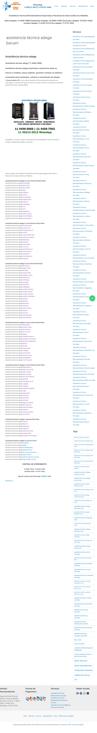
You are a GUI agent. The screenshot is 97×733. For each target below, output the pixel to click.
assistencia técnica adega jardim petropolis (83, 462)
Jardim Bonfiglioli (28, 388)
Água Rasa (26, 325)
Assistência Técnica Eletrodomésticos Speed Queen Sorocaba (83, 165)
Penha (25, 346)
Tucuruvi (26, 247)
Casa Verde (27, 228)
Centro (25, 195)
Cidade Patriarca (28, 336)
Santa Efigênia (27, 216)
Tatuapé (25, 350)
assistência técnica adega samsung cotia (82, 530)
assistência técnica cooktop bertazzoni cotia (82, 582)
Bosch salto (77, 640)
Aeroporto (26, 266)
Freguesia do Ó (28, 230)
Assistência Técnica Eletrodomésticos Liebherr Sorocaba (82, 216)
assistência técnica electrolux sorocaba (83, 605)
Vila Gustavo (27, 251)
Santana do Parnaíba (30, 436)
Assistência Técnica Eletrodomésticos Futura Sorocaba (81, 296)
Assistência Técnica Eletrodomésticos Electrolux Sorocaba (82, 341)
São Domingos (28, 407)
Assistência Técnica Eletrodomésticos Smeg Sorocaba (81, 174)
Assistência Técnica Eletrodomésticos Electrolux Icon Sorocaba (84, 350)
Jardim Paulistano (29, 296)
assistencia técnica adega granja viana (83, 445)
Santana (25, 242)
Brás (24, 190)
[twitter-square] (84, 693)
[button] (92, 298)
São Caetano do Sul (29, 459)
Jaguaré (25, 384)
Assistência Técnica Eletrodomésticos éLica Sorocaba (80, 332)
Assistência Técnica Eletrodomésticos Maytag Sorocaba (81, 192)
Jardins (25, 299)
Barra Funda (27, 372)
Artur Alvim (26, 332)
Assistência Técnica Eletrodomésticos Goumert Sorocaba (82, 273)
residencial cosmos (82, 675)
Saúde (25, 310)
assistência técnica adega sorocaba (81, 536)
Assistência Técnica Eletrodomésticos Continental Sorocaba (83, 395)
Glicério (25, 202)
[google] (81, 693)
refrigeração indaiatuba (83, 670)
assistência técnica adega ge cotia (83, 518)
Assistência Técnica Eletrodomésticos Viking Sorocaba (81, 130)
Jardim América (28, 289)
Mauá (24, 445)
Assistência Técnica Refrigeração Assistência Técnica (59, 700)
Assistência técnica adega (20, 56)
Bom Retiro (26, 188)
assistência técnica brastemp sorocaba (83, 564)
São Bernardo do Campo (31, 457)
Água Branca (27, 367)
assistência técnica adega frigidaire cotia (81, 513)
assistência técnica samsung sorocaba (83, 628)
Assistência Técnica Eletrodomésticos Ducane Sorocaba (81, 359)
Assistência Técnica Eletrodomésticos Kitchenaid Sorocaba (82, 231)
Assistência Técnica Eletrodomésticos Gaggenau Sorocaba (82, 288)
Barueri (25, 424)
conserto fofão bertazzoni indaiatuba (83, 649)
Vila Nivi (25, 258)
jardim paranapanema (83, 666)
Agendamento (47, 716)
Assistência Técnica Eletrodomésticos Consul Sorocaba (81, 404)
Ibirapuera (26, 277)
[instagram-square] (88, 693)
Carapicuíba (27, 433)
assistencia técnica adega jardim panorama (83, 456)
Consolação (27, 197)
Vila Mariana (27, 317)
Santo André (27, 455)
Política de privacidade (66, 716)
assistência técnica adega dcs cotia (83, 501)
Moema (25, 301)
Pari (24, 209)
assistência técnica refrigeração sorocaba (81, 622)
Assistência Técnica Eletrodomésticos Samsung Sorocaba (82, 183)
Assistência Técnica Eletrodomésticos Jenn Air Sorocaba (82, 249)
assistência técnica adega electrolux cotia (82, 507)
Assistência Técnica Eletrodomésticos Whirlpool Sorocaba (82, 112)
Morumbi (26, 303)
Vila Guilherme (28, 249)
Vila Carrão (26, 353)
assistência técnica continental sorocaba (83, 576)
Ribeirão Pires (27, 450)
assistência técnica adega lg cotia (82, 524)
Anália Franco (27, 327)
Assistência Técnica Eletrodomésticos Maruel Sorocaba (81, 201)
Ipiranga (25, 282)
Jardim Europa (27, 291)
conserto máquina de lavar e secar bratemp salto (83, 655)
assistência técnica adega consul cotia (83, 490)
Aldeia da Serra (28, 431)
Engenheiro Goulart (29, 339)
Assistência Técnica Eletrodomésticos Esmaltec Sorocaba (82, 323)
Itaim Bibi (26, 284)
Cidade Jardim (27, 275)
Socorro (25, 313)
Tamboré (26, 428)
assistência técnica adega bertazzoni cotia (82, 473)
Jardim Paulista (28, 294)
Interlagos (26, 280)
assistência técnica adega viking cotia (82, 547)
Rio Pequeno (27, 405)
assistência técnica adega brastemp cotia (81, 485)
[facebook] (77, 693)
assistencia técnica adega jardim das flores (83, 451)
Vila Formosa (27, 355)
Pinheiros (26, 398)
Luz (24, 206)
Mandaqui (26, 240)
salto (75, 679)
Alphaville (26, 426)
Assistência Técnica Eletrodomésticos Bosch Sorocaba (81, 422)
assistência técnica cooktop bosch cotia (82, 587)
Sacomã (25, 306)
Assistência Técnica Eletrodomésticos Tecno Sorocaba (81, 148)
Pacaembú (26, 393)
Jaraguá (25, 386)
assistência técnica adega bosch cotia (82, 479)
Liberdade (26, 204)
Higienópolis (27, 199)
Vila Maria (26, 254)
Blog (55, 716)
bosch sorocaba (79, 644)
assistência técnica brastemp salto (82, 558)
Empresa (31, 716)
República (26, 211)
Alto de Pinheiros (28, 376)
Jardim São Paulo (28, 235)
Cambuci (26, 192)
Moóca (25, 343)
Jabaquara (26, 287)
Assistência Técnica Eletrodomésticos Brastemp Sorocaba (82, 413)
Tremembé (26, 244)
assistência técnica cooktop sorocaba (82, 599)
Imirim (25, 232)
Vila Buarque (27, 218)
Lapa (24, 391)
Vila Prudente (27, 360)
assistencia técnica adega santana (81, 467)
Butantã (25, 379)
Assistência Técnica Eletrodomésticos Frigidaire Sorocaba (82, 305)
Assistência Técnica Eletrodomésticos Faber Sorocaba (81, 314)
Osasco (25, 421)
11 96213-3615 (30, 7)
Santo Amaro (27, 308)
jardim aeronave (80, 661)
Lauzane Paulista (28, 237)
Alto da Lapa (27, 374)
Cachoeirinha (27, 225)
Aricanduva (26, 329)
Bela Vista (26, 185)
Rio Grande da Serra (29, 452)
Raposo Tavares (28, 402)
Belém (25, 334)
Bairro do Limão (28, 369)
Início (25, 716)
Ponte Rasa (26, 348)
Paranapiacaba (28, 447)
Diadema (26, 443)
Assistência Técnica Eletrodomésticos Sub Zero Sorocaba (82, 156)
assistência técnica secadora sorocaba (80, 635)
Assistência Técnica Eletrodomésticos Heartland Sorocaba (82, 264)
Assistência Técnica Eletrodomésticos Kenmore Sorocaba (82, 240)
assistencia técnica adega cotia (83, 441)
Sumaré (25, 409)
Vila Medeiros (27, 256)
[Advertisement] (39, 93)
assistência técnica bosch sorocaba (82, 553)
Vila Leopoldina (28, 412)
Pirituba (25, 400)
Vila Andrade (27, 315)
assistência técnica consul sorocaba (82, 570)
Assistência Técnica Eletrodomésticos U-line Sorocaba (81, 139)
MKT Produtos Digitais (76, 724)
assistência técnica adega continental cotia (81, 496)
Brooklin (25, 270)
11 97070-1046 (44, 7)
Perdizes (26, 395)
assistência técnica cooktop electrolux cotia (82, 593)
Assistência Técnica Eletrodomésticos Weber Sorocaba (81, 121)
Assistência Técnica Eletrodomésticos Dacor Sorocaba (81, 386)
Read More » (9, 481)
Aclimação (26, 183)
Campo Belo (27, 273)
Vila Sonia (26, 414)
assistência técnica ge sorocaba (81, 611)
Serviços (39, 716)
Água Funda (27, 268)
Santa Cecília (27, 214)
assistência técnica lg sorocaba (80, 616)
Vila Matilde (27, 358)
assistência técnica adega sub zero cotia (83, 541)
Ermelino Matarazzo (29, 341)
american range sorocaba (81, 437)
